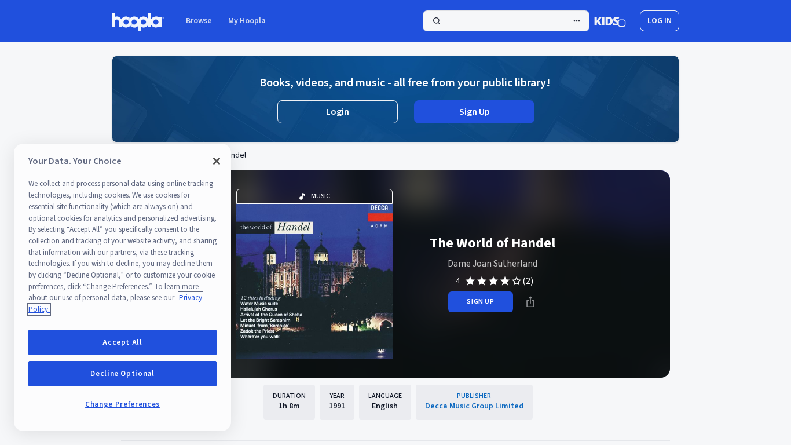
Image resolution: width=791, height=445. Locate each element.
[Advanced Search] (576, 21)
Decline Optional (122, 374)
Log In (659, 21)
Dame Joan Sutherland (492, 263)
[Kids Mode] (610, 21)
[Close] (216, 161)
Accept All (122, 342)
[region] (122, 287)
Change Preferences (122, 404)
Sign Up (474, 111)
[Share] (530, 302)
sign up (480, 302)
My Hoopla (247, 21)
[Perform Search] (506, 20)
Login (337, 111)
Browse (199, 21)
